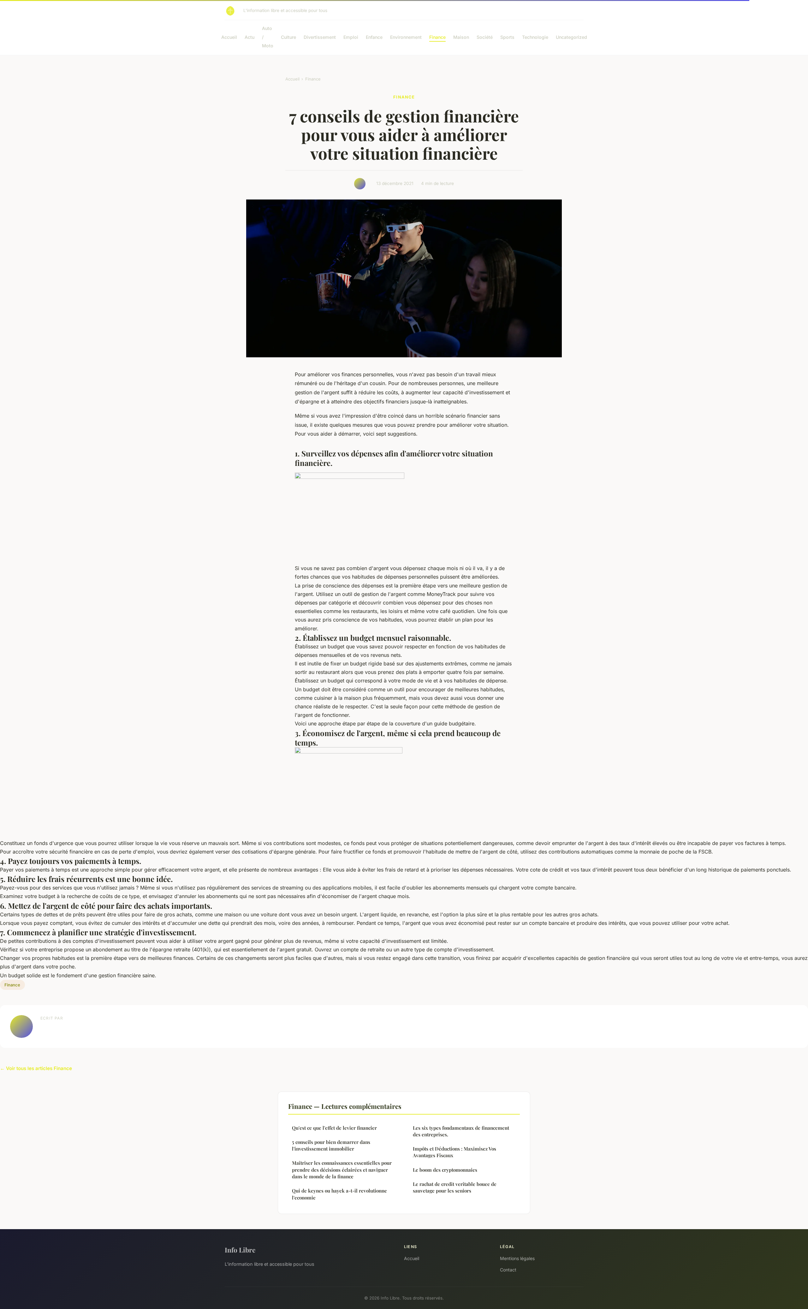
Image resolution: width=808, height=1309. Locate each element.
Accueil (229, 36)
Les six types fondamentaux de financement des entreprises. (461, 1131)
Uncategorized (571, 36)
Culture (288, 36)
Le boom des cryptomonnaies (445, 1170)
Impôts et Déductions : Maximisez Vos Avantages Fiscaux (454, 1151)
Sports (507, 36)
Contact (508, 1269)
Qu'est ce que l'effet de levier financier (334, 1128)
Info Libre (240, 1249)
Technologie (535, 36)
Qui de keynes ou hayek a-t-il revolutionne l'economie (339, 1193)
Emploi (350, 36)
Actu (249, 36)
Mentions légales (517, 1258)
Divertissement (320, 36)
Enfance (374, 36)
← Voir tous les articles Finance (36, 1068)
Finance (437, 36)
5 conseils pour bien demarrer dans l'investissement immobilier (331, 1145)
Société (485, 36)
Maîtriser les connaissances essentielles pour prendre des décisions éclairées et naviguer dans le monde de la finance (342, 1170)
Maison (461, 36)
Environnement (406, 36)
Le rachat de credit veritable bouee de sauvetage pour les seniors (454, 1187)
